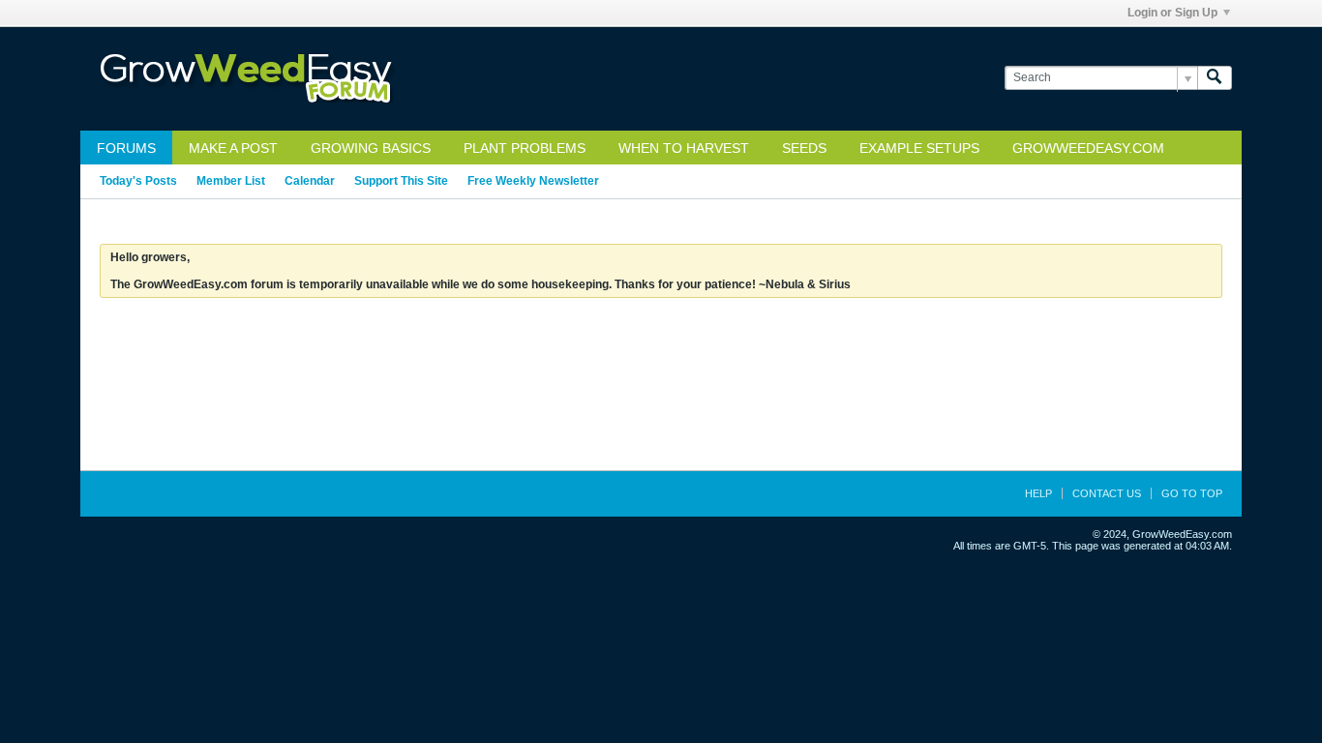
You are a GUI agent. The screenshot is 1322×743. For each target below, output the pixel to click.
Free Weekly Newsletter (533, 181)
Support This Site (401, 181)
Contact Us (1106, 493)
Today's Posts (138, 181)
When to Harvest (683, 148)
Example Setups (919, 148)
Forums (126, 148)
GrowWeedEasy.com (1088, 148)
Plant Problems (525, 148)
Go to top (1191, 493)
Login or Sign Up (1172, 12)
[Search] (1214, 78)
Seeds (804, 148)
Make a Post (233, 148)
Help (1038, 493)
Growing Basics (371, 148)
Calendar (310, 181)
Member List (230, 181)
